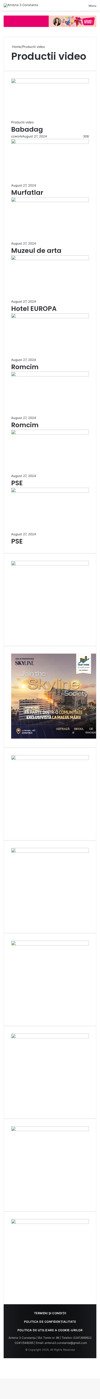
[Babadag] (50, 82)
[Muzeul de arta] (50, 201)
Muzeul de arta (36, 250)
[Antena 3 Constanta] (21, 5)
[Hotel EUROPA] (50, 259)
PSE (17, 482)
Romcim (25, 366)
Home (16, 47)
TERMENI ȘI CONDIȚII (50, 1313)
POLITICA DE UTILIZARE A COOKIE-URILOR (50, 1330)
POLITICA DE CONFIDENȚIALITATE (50, 1321)
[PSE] (50, 433)
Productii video (22, 122)
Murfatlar (27, 192)
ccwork (16, 136)
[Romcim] (50, 317)
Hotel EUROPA (34, 308)
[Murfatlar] (50, 143)
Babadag (27, 129)
